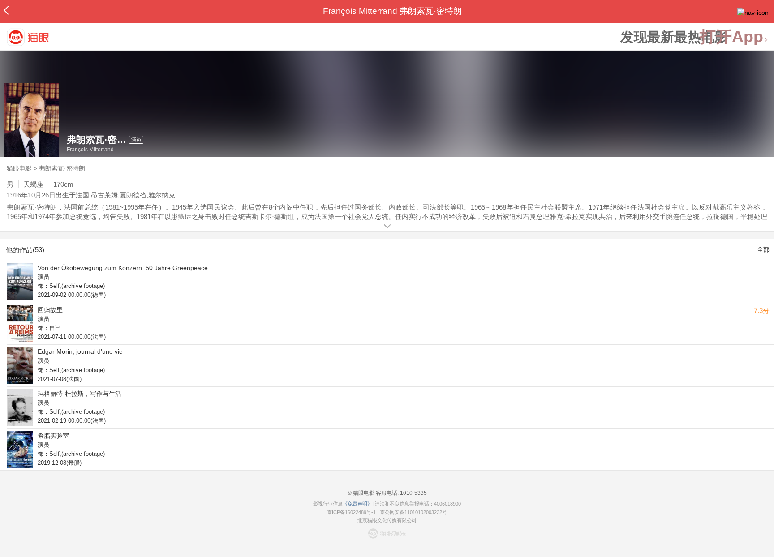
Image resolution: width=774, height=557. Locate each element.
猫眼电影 (19, 168)
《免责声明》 (357, 503)
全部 (763, 249)
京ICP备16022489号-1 (351, 512)
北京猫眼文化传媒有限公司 (387, 520)
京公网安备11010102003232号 (413, 512)
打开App (731, 37)
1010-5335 (413, 493)
